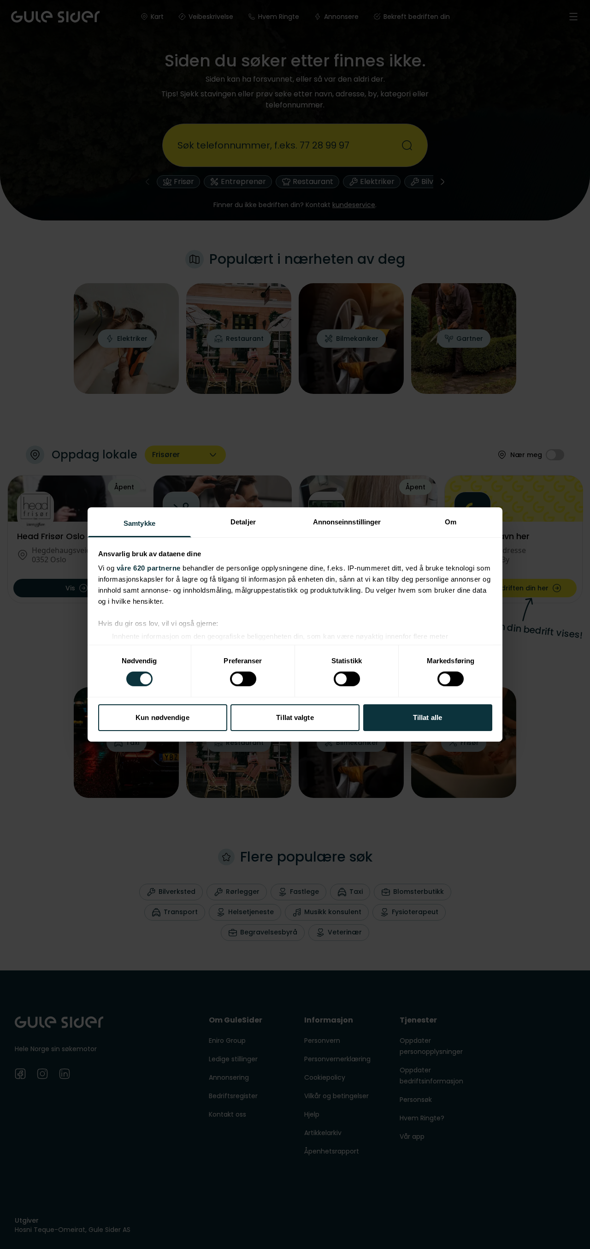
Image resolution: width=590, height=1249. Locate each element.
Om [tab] (450, 522)
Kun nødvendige (162, 717)
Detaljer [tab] (243, 522)
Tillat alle (427, 717)
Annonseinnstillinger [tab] (347, 522)
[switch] (243, 679)
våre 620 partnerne (149, 568)
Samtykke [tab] (139, 523)
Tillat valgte (294, 717)
